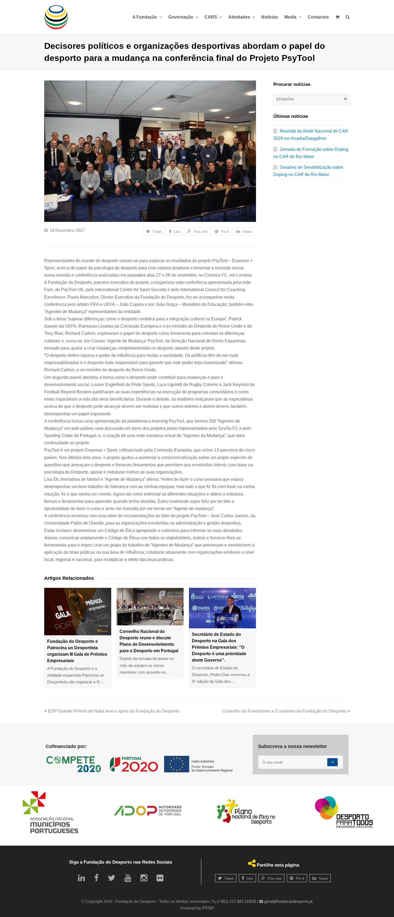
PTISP (208, 908)
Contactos (318, 17)
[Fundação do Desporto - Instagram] (143, 878)
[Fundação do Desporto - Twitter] (111, 878)
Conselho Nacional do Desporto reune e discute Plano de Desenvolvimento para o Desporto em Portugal (149, 641)
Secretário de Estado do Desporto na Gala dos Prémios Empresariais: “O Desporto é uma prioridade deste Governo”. (219, 647)
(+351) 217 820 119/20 (236, 901)
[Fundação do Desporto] (56, 17)
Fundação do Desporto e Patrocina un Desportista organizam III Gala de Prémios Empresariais (77, 651)
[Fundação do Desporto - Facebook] (96, 878)
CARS (211, 17)
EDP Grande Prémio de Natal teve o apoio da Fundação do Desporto (113, 711)
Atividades (239, 17)
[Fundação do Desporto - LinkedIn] (81, 878)
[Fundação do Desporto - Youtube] (127, 878)
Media (291, 17)
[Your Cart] (337, 17)
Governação (181, 17)
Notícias (269, 17)
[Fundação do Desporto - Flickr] (160, 878)
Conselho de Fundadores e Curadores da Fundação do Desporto (284, 711)
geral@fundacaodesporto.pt (288, 901)
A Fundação (145, 17)
